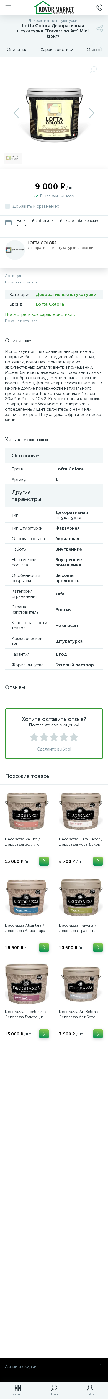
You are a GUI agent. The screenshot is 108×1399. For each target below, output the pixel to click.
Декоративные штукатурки (66, 294)
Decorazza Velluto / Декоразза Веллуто (22, 842)
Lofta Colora (42, 243)
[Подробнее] (44, 861)
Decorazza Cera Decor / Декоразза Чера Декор (81, 842)
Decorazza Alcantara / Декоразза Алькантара (25, 928)
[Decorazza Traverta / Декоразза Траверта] (81, 897)
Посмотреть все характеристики (39, 314)
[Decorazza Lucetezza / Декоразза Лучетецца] (27, 984)
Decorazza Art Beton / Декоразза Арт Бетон (79, 1014)
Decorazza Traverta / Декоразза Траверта (77, 928)
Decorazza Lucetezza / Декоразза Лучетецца (26, 1014)
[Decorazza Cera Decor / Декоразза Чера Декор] (81, 811)
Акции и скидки (21, 1366)
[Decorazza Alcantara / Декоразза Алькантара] (27, 897)
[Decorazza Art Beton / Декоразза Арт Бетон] (81, 984)
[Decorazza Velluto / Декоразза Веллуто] (27, 811)
